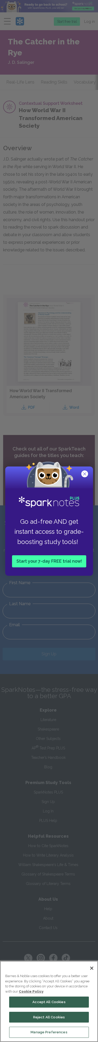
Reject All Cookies (49, 1017)
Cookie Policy (31, 991)
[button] (85, 474)
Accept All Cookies (48, 1002)
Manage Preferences (49, 1032)
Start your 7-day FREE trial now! (49, 560)
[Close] (91, 968)
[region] (49, 1001)
